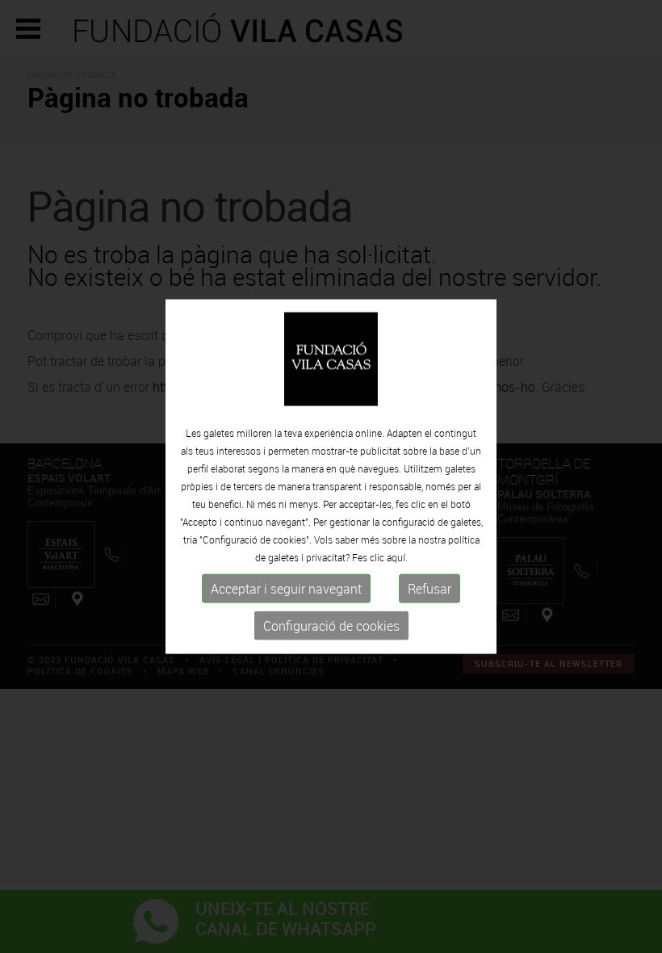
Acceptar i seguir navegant (286, 589)
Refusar (429, 589)
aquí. (397, 557)
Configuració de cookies (331, 626)
